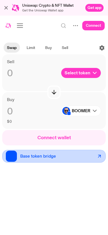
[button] (6, 8)
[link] (94, 8)
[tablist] (37, 48)
